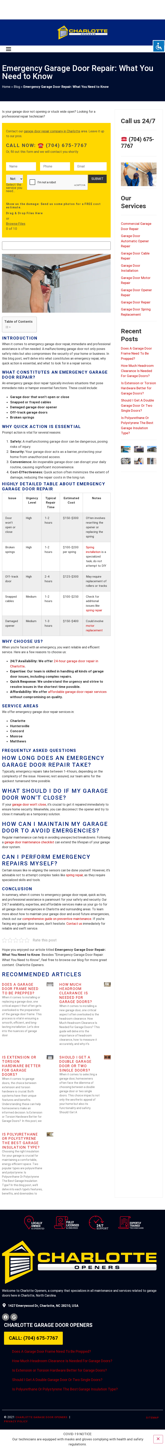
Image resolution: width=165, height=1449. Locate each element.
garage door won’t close (29, 804)
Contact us (74, 924)
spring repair (94, 610)
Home (6, 87)
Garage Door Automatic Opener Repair (135, 241)
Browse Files (15, 224)
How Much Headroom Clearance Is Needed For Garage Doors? (75, 993)
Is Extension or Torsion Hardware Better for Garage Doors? (21, 1066)
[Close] (158, 1439)
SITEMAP (152, 1417)
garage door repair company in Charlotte (52, 131)
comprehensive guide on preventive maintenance (56, 919)
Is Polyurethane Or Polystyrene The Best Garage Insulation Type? (21, 1140)
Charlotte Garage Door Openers (41, 1417)
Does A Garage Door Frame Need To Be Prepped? (20, 988)
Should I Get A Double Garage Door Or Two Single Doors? (75, 1063)
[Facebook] (5, 1317)
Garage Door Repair (136, 302)
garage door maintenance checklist (29, 842)
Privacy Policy (16, 1421)
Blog (17, 87)
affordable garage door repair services (77, 692)
